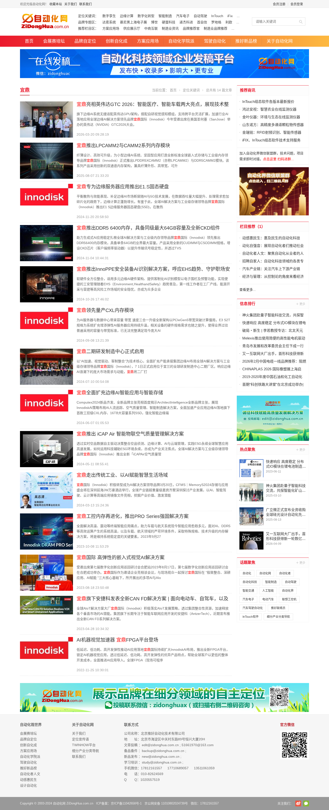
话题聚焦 (247, 562)
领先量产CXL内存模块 (105, 310)
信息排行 (247, 304)
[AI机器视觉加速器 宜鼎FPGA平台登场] (46, 648)
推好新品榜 (246, 41)
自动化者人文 (30, 774)
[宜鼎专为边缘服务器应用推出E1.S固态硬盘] (46, 194)
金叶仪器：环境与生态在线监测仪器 (271, 117)
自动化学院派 (181, 41)
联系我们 (85, 4)
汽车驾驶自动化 (253, 608)
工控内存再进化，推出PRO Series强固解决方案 (133, 516)
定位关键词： (88, 16)
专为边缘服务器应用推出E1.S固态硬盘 (123, 186)
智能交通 (248, 590)
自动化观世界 (31, 725)
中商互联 (151, 28)
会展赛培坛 (54, 41)
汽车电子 (183, 16)
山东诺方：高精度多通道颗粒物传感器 (273, 125)
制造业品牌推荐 (215, 28)
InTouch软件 (251, 616)
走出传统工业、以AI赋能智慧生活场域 (122, 475)
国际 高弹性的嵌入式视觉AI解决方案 (120, 557)
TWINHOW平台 (84, 745)
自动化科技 (250, 582)
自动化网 (265, 573)
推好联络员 (278, 608)
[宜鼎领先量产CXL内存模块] (46, 318)
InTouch (217, 16)
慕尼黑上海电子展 (133, 22)
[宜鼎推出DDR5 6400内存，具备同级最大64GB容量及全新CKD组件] (46, 243)
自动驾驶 (200, 16)
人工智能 (268, 590)
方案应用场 (110, 28)
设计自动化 (28, 785)
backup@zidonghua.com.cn (163, 751)
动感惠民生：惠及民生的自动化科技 (271, 238)
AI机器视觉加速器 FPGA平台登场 (117, 640)
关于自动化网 (280, 41)
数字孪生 (109, 16)
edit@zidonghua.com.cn (160, 745)
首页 (29, 41)
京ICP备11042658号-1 (126, 803)
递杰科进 (186, 22)
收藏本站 (55, 4)
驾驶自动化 (215, 41)
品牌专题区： (88, 22)
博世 (154, 22)
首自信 (202, 22)
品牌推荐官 (191, 28)
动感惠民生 (28, 780)
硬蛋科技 (168, 22)
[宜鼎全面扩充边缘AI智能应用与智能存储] (46, 400)
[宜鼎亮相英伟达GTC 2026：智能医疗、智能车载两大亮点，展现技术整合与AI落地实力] (46, 119)
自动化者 (285, 573)
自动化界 (288, 590)
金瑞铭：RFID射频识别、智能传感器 (271, 132)
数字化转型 (146, 16)
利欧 (228, 22)
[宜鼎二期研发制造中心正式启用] (46, 366)
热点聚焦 (247, 449)
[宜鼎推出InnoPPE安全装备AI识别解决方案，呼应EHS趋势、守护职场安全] (46, 284)
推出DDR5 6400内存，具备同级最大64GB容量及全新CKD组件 (148, 228)
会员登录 (296, 4)
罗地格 (216, 22)
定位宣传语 (80, 739)
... (238, 16)
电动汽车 (268, 599)
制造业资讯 (170, 28)
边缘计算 (126, 16)
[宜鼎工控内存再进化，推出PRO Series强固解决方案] (46, 531)
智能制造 (165, 16)
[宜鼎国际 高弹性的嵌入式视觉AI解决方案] (46, 572)
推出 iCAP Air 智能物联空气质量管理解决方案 (130, 434)
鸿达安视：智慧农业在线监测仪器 (269, 109)
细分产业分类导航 (278, 616)
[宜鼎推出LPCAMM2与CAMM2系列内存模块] (46, 160)
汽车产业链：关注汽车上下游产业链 (271, 269)
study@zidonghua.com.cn (161, 762)
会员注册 (279, 4)
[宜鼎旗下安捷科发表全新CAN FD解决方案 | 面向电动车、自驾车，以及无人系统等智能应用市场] (46, 605)
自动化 (247, 573)
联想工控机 (289, 599)
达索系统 (109, 22)
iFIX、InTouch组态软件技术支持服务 (271, 140)
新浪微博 (298, 803)
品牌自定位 (85, 41)
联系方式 (131, 725)
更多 (301, 304)
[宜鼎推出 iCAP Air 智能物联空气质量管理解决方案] (46, 449)
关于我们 (70, 4)
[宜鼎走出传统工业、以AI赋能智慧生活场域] (46, 490)
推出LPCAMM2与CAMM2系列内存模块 (123, 145)
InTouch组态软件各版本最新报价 (268, 102)
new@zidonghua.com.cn (160, 756)
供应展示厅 (131, 28)
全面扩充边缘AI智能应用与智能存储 (120, 392)
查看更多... (247, 290)
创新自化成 (116, 41)
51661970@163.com (198, 745)
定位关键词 (191, 90)
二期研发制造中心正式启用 (110, 351)
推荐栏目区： (88, 28)
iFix (230, 16)
